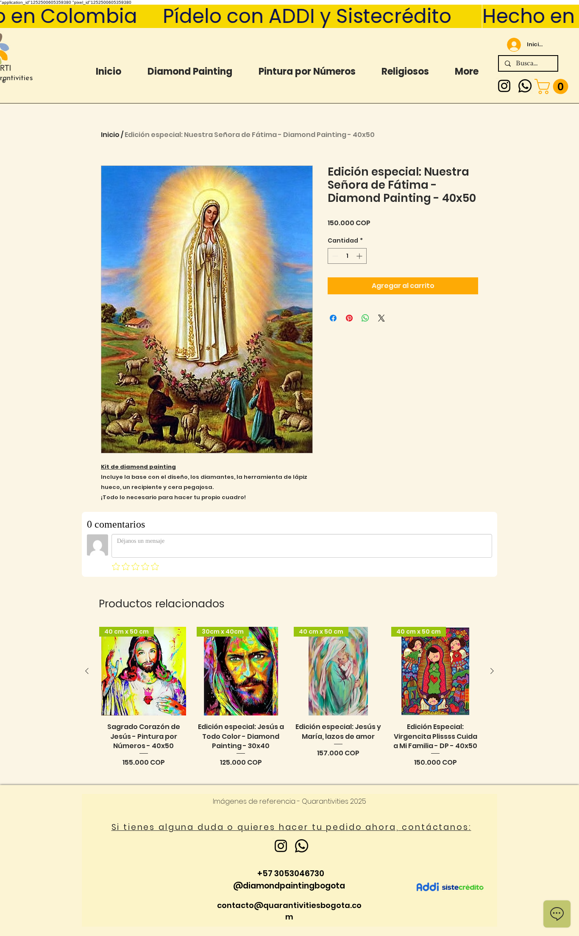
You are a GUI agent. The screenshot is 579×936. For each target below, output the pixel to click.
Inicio (110, 135)
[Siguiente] (492, 671)
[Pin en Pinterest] (349, 318)
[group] (289, 702)
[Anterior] (87, 671)
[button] (553, 86)
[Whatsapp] (525, 86)
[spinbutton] (347, 256)
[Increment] (360, 256)
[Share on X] (381, 318)
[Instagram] (504, 86)
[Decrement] (334, 256)
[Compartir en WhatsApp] (365, 318)
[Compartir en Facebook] (333, 318)
